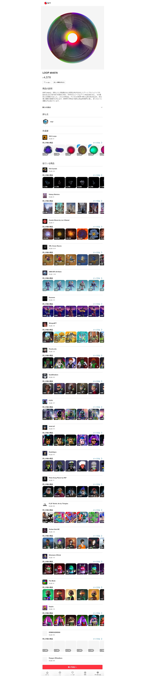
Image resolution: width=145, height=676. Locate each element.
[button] (47, 82)
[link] (97, 142)
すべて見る (96, 143)
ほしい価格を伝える (59, 82)
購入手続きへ (72, 667)
